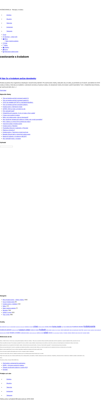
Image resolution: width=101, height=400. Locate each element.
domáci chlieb (48, 326)
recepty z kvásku (15, 332)
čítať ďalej (3, 90)
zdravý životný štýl (78, 332)
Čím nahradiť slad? (8, 111)
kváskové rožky (15, 329)
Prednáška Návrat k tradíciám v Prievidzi (15, 128)
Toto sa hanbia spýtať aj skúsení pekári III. (16, 100)
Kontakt (5, 369)
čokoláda (84, 332)
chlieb (35, 326)
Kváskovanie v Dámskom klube (12, 107)
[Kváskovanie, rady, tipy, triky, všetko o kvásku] (5, 7)
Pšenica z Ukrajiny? (9, 130)
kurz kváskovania (68, 326)
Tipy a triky (6, 314)
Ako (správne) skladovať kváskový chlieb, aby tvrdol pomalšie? (22, 119)
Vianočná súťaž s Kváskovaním (12, 124)
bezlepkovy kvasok (29, 326)
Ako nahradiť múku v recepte (12, 138)
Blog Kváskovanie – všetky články (13, 300)
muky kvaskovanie (65, 329)
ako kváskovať (3, 326)
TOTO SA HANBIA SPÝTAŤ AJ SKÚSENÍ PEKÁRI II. (18, 102)
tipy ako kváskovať (56, 332)
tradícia (61, 332)
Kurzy (6, 49)
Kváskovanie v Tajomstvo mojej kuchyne (15, 132)
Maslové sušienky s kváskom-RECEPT (15, 136)
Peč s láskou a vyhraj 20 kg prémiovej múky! (17, 121)
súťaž (46, 332)
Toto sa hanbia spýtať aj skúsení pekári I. (15, 104)
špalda (88, 332)
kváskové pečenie (5, 330)
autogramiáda (13, 326)
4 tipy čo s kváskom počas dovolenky (18, 78)
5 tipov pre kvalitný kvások (11, 115)
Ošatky (6, 47)
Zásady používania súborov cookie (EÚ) (15, 367)
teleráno (50, 332)
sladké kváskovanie (32, 332)
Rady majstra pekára (11, 41)
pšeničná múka (3, 332)
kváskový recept (34, 330)
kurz (62, 326)
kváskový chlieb (24, 330)
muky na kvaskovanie (74, 329)
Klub (5, 43)
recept (7, 332)
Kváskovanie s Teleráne (10, 126)
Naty (82, 329)
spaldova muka (40, 332)
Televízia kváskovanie (11, 51)
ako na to (8, 326)
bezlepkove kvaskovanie (20, 326)
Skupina (9, 19)
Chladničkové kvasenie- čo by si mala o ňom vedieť (19, 113)
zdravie (73, 332)
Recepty (5, 310)
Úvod (4, 34)
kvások (42, 329)
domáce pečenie (41, 326)
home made (56, 326)
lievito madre (49, 329)
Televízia (9, 23)
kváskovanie (89, 326)
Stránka (8, 15)
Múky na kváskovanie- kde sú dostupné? (15, 117)
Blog (6, 39)
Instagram (9, 27)
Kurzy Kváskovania (9, 302)
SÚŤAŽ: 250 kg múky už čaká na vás (14, 109)
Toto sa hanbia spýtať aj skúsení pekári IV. (16, 98)
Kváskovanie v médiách (10, 304)
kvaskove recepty (77, 326)
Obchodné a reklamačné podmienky (14, 363)
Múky (6, 45)
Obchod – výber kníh (10, 37)
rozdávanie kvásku (25, 332)
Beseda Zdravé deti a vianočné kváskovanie (16, 134)
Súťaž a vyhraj (7, 312)
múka (80, 329)
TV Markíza (65, 332)
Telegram (9, 31)
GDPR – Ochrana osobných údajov (13, 365)
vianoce (69, 332)
